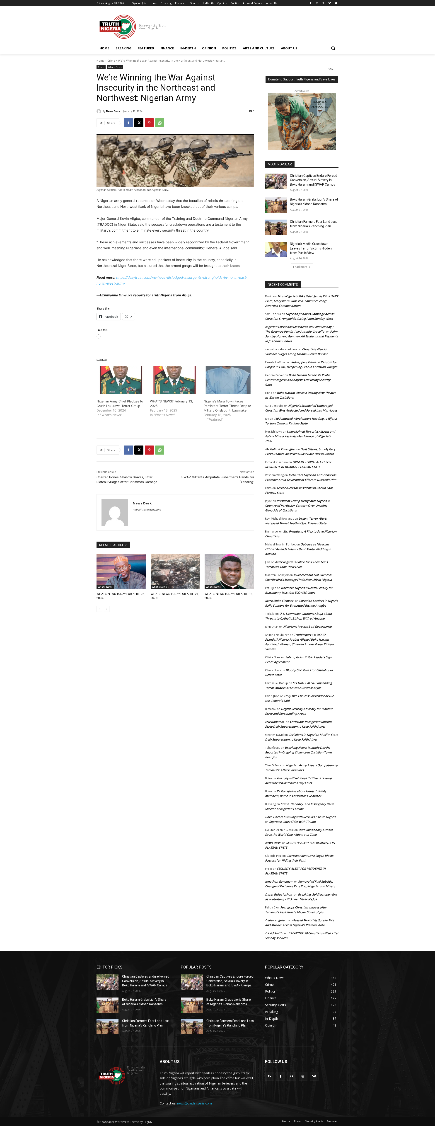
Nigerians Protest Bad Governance (307, 627)
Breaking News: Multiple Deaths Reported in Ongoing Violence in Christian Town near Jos (298, 752)
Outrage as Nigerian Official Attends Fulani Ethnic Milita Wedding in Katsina (298, 549)
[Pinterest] (149, 122)
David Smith (273, 933)
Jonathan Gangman (278, 881)
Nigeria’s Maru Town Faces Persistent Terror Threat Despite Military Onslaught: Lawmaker (227, 405)
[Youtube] (335, 3)
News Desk (113, 111)
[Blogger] (269, 1076)
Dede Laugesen (275, 920)
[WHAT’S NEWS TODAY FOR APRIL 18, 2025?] (229, 571)
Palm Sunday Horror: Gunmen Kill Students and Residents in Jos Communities (301, 336)
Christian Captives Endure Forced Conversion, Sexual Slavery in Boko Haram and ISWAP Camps (313, 180)
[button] (333, 48)
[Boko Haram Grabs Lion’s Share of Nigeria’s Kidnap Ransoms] (276, 205)
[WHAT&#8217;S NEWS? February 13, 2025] (174, 380)
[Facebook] (310, 3)
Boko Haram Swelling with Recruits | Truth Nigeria (300, 817)
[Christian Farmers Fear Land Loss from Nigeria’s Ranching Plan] (276, 227)
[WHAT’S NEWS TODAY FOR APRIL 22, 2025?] (121, 571)
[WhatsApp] (159, 122)
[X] (323, 3)
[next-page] (106, 609)
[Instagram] (317, 3)
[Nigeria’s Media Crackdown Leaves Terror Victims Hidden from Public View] (276, 249)
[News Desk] (99, 111)
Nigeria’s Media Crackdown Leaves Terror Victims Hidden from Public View (311, 248)
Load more (300, 267)
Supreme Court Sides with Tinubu (292, 822)
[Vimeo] (329, 3)
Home (100, 61)
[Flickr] (291, 1076)
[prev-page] (99, 609)
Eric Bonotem (274, 722)
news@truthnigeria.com (194, 1103)
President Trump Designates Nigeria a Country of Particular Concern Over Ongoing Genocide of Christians (297, 505)
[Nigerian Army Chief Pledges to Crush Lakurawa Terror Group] (121, 380)
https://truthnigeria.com (147, 509)
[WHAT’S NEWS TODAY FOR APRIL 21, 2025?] (175, 571)
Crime (111, 61)
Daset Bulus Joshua (278, 894)
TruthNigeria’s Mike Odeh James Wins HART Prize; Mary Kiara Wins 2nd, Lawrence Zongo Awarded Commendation (301, 301)
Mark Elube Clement (279, 601)
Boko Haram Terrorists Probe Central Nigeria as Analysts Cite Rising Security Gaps (297, 380)
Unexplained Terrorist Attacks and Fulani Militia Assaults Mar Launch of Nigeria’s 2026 (300, 436)
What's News (114, 67)
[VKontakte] (314, 1076)
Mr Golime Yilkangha (280, 449)
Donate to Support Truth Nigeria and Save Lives (302, 79)
